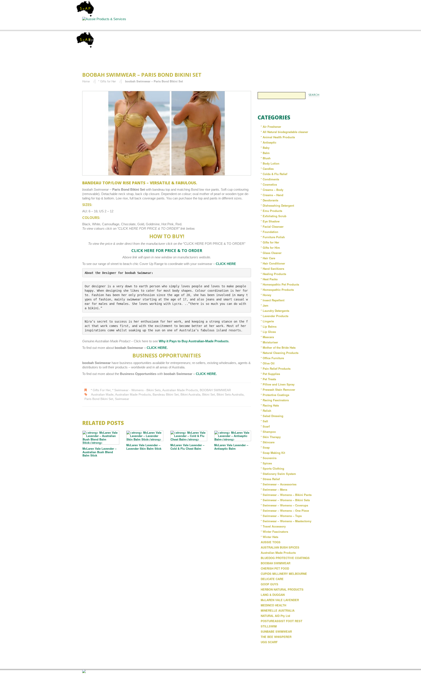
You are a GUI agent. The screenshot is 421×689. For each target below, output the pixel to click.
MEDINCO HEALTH (273, 605)
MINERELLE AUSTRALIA (277, 610)
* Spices (266, 463)
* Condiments (270, 179)
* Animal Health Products (278, 137)
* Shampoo (268, 432)
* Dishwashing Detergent (277, 205)
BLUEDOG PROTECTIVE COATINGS (285, 558)
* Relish (266, 410)
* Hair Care (268, 258)
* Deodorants (269, 200)
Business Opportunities (320, 25)
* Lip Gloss (268, 332)
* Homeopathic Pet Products (280, 284)
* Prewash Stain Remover (278, 389)
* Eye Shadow (270, 221)
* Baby (265, 148)
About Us (138, 23)
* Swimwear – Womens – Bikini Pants (286, 495)
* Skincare (268, 442)
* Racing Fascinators (275, 400)
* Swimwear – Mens (274, 489)
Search (210, 23)
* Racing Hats (270, 405)
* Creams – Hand (272, 195)
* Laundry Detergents (275, 311)
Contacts (283, 23)
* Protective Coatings (275, 395)
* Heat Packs (269, 279)
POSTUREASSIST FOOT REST (281, 621)
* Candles (267, 169)
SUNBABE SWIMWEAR (276, 631)
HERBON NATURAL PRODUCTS (282, 589)
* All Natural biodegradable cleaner (284, 132)
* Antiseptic (268, 142)
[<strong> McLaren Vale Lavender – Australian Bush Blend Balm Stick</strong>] (101, 437)
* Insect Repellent (272, 300)
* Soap (265, 447)
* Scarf (265, 426)
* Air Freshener (271, 126)
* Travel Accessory (273, 526)
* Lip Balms (269, 326)
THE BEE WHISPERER (276, 637)
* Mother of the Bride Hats (278, 347)
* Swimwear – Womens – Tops (281, 516)
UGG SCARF (269, 642)
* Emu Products (271, 211)
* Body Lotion (270, 163)
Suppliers (174, 23)
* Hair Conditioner (273, 263)
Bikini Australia (190, 394)
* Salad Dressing (272, 416)
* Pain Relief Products (276, 368)
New (247, 23)
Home (101, 23)
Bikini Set (208, 394)
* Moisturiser (269, 342)
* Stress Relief (270, 479)
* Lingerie (267, 321)
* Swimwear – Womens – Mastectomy (286, 521)
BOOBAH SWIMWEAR (215, 390)
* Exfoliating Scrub (273, 216)
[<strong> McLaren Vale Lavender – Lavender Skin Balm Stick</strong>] (145, 436)
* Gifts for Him (270, 247)
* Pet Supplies (270, 374)
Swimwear (122, 399)
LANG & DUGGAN (273, 595)
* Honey (266, 295)
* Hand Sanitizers (272, 268)
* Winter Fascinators (274, 531)
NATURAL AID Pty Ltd (275, 616)
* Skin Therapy (271, 437)
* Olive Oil (268, 363)
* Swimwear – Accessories (278, 484)
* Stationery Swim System (278, 474)
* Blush (266, 158)
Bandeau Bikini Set (166, 394)
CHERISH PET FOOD (275, 568)
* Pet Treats (268, 379)
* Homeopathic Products (277, 290)
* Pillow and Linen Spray (277, 384)
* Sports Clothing (272, 468)
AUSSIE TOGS (270, 542)
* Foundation (269, 232)
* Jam (264, 305)
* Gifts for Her (107, 81)
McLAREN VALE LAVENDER (280, 600)
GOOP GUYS (269, 584)
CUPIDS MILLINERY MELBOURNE (284, 574)
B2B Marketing (100, 40)
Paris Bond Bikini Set (98, 399)
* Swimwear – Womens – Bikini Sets (285, 500)
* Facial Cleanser (272, 226)
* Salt (264, 421)
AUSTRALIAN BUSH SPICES (280, 547)
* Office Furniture (272, 358)
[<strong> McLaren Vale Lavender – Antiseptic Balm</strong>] (232, 436)
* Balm (265, 153)
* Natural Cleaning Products (279, 353)
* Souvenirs (269, 458)
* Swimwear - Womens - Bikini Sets (136, 390)
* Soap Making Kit (273, 453)
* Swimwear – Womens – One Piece (285, 510)
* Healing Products (273, 274)
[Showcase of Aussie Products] (84, 671)
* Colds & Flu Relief (274, 174)
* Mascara (267, 337)
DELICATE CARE (272, 579)
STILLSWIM (269, 626)
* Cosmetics (269, 184)
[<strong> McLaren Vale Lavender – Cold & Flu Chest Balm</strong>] (189, 436)
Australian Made (102, 394)
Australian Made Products (180, 390)
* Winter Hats (269, 537)
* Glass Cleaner (271, 253)
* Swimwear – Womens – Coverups (284, 505)
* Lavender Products (274, 316)
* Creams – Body (272, 190)
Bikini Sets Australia (230, 394)
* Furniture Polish (273, 237)
